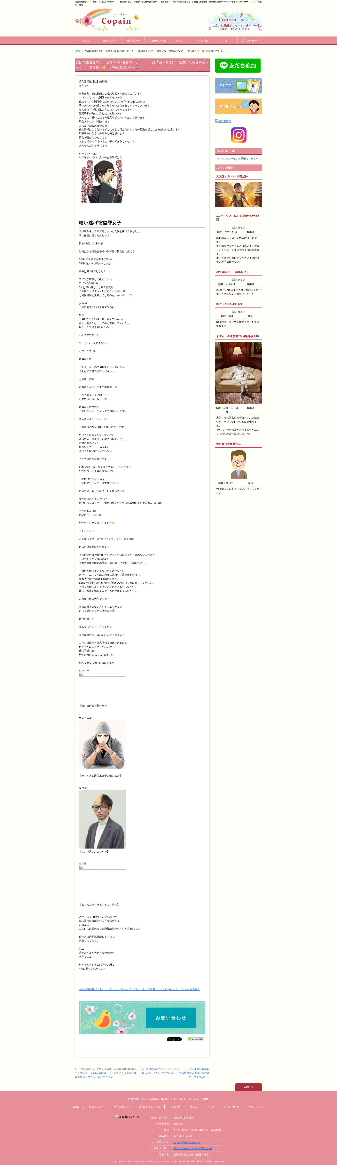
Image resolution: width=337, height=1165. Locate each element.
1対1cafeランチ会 (156, 40)
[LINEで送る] (195, 1039)
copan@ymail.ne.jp (186, 1142)
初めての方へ (109, 40)
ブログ (226, 40)
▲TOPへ (248, 1086)
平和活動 (203, 40)
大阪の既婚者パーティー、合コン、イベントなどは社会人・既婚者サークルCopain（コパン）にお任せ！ (139, 989)
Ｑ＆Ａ (179, 40)
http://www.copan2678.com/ (192, 1148)
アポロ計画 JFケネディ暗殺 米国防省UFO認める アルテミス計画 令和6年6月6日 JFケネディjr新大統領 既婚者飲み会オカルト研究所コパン (109, 1072)
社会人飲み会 (133, 40)
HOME (86, 40)
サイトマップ (256, 1106)
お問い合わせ (249, 40)
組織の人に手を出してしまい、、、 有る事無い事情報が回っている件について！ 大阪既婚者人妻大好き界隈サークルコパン (177, 1072)
